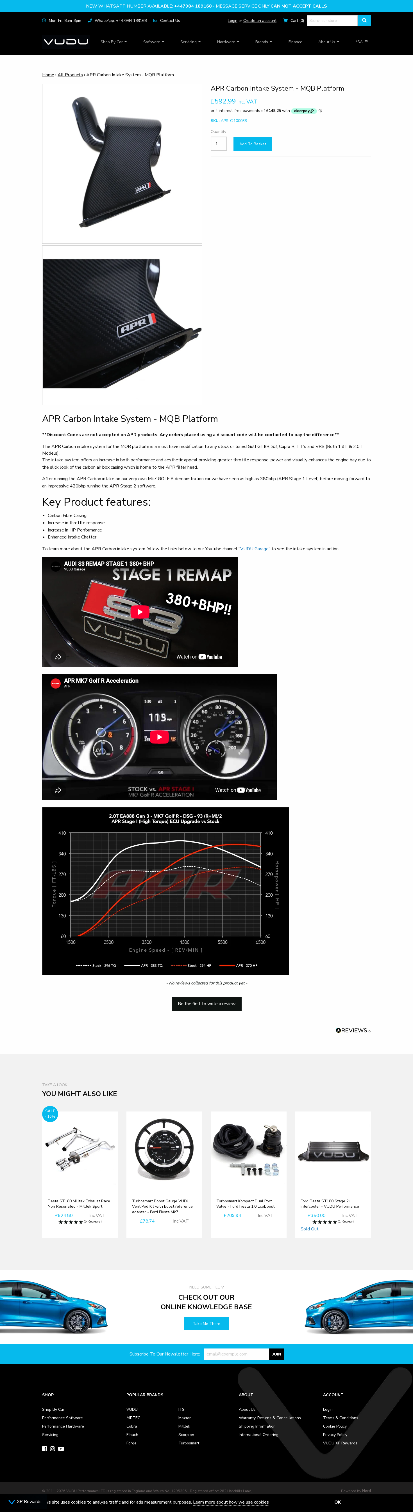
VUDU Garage (254, 549)
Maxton (185, 1418)
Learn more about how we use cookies (231, 1502)
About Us (326, 42)
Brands (261, 42)
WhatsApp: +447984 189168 (121, 20)
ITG (181, 1409)
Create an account (259, 20)
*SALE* (362, 42)
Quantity (218, 132)
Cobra (131, 1426)
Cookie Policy (335, 1426)
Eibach (132, 1434)
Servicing (188, 42)
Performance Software (62, 1418)
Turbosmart (188, 1443)
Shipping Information (257, 1426)
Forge (131, 1443)
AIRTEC (133, 1418)
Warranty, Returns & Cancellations (270, 1418)
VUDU (132, 1409)
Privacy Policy (335, 1434)
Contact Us (170, 20)
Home (48, 75)
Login (232, 20)
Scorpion (186, 1434)
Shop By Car (112, 42)
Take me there (206, 1323)
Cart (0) (297, 20)
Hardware (226, 42)
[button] (206, 1001)
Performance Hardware (63, 1426)
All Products (70, 75)
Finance (295, 42)
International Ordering (258, 1434)
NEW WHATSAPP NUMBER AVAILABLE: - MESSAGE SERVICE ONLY (206, 6)
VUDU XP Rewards (340, 1443)
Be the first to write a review (206, 1004)
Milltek (184, 1426)
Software (151, 42)
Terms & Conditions (340, 1418)
